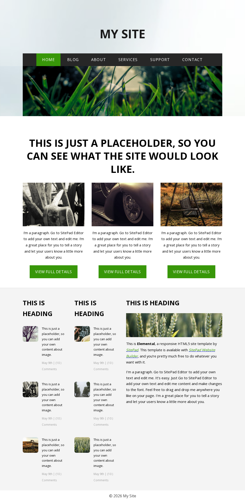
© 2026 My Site (122, 495)
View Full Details (53, 271)
